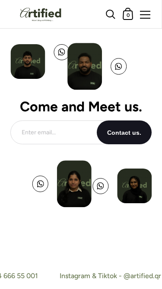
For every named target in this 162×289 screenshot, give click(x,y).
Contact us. (124, 132)
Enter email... (39, 132)
